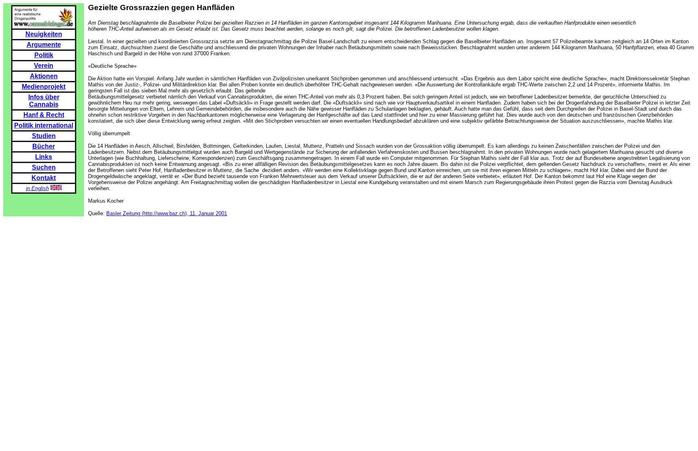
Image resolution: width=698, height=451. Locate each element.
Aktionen (44, 76)
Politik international (43, 125)
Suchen (44, 167)
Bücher (43, 146)
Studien (44, 135)
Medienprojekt (43, 86)
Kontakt (44, 177)
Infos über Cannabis (43, 101)
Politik (43, 55)
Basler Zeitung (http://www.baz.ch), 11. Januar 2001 (166, 213)
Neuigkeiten (43, 34)
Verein (43, 65)
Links (43, 156)
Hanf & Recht (43, 114)
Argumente (44, 44)
